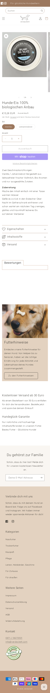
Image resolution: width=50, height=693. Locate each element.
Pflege (9, 558)
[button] (3, 18)
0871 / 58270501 (14, 638)
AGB (8, 614)
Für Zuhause (12, 571)
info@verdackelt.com (16, 641)
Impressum (11, 595)
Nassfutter (11, 539)
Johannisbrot (27, 127)
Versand (13, 117)
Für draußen (11, 577)
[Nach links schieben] (19, 97)
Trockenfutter (12, 545)
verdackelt (28, 689)
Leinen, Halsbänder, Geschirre (20, 565)
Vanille (10, 127)
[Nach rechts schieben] (31, 97)
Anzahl (5, 133)
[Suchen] (42, 10)
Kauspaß (10, 552)
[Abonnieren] (41, 477)
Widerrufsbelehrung (15, 621)
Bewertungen (12, 262)
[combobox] (25, 10)
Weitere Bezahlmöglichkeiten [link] (25, 163)
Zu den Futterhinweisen (21, 375)
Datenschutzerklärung (16, 602)
